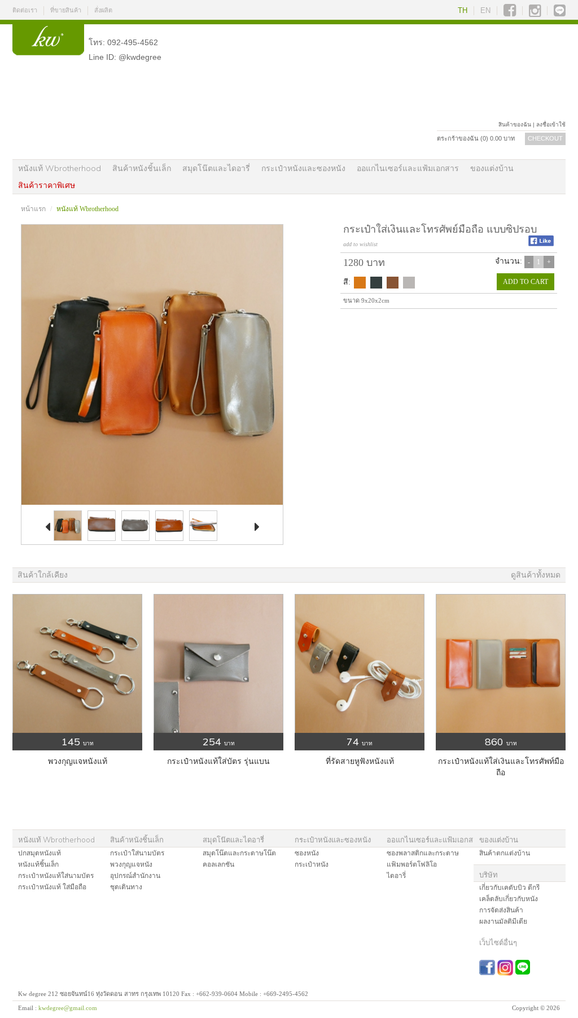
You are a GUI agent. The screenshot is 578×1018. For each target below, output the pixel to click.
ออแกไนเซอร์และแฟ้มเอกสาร (408, 168)
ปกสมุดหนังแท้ (39, 853)
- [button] (529, 262)
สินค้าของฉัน (514, 124)
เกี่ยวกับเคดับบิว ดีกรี (509, 888)
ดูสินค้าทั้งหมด (536, 575)
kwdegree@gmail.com (67, 1007)
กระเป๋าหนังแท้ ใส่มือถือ (52, 887)
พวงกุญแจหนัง (131, 864)
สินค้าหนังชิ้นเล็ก (141, 168)
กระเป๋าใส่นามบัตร (137, 853)
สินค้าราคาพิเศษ (46, 185)
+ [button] (549, 262)
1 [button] (538, 262)
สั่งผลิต (103, 10)
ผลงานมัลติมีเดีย (503, 921)
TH (462, 10)
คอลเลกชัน (218, 864)
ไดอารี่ (396, 876)
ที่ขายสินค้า (65, 10)
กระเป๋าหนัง (312, 864)
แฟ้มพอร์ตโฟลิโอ (412, 864)
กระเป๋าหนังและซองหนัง (303, 168)
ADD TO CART (525, 282)
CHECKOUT (545, 138)
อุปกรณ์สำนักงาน (135, 876)
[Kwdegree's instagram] (535, 10)
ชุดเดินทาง (126, 887)
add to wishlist (360, 244)
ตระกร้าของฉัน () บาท (476, 138)
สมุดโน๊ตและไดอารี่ (216, 168)
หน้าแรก (33, 209)
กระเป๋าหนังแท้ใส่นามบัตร (56, 876)
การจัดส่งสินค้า (501, 910)
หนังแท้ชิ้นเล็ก (38, 864)
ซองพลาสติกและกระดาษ (423, 853)
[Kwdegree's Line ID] (560, 10)
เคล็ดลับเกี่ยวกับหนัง (508, 899)
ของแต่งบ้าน (492, 168)
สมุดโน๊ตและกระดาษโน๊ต (239, 853)
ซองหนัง (307, 853)
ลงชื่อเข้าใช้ (551, 124)
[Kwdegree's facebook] (509, 10)
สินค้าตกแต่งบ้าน (504, 853)
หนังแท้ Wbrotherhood (59, 168)
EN (485, 10)
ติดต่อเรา (24, 10)
